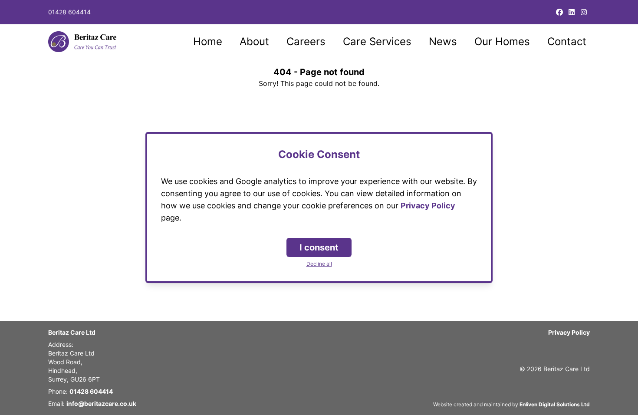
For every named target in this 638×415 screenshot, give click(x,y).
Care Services (377, 41)
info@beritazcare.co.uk (101, 403)
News (443, 41)
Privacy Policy (569, 332)
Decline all (319, 263)
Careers (306, 41)
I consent (319, 247)
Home (207, 41)
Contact (566, 41)
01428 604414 (69, 12)
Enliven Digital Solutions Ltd (555, 404)
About (254, 41)
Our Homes (502, 41)
